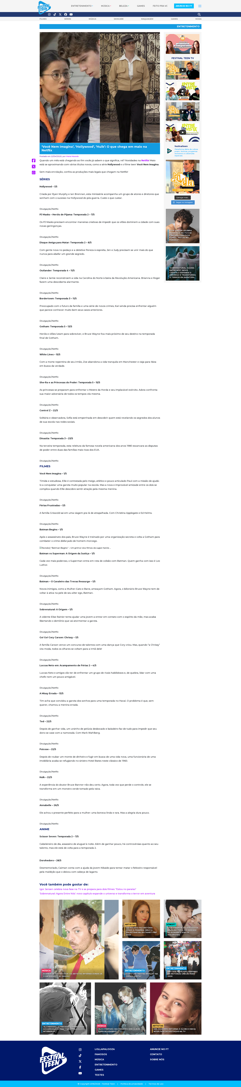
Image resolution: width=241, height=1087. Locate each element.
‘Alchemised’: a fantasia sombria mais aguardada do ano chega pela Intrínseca (63, 1029)
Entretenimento (81, 6)
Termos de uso (155, 1084)
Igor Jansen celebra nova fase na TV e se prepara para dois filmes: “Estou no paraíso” (88, 889)
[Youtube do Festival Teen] (71, 14)
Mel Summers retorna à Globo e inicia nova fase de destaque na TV (175, 1030)
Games (141, 6)
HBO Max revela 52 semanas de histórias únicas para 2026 (182, 973)
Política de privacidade (131, 1084)
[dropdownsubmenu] (199, 6)
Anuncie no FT (184, 6)
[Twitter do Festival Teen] (60, 14)
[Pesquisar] (199, 14)
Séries (67, 19)
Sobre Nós (157, 1059)
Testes (99, 1075)
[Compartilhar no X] (33, 167)
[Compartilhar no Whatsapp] (33, 173)
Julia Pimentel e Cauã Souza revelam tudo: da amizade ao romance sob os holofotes (182, 931)
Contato (156, 1054)
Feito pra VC (160, 6)
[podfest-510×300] (182, 44)
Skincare (119, 19)
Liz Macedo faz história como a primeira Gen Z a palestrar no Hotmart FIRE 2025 (141, 931)
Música (105, 6)
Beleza (123, 6)
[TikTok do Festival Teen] (55, 14)
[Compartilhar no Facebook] (33, 160)
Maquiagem (147, 19)
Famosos (101, 1054)
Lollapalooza (105, 1049)
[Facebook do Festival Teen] (66, 14)
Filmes (43, 19)
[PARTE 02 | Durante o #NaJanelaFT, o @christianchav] (182, 176)
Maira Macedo (72, 156)
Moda (198, 19)
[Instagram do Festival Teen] (49, 14)
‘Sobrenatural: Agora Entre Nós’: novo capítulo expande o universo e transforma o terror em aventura (97, 893)
